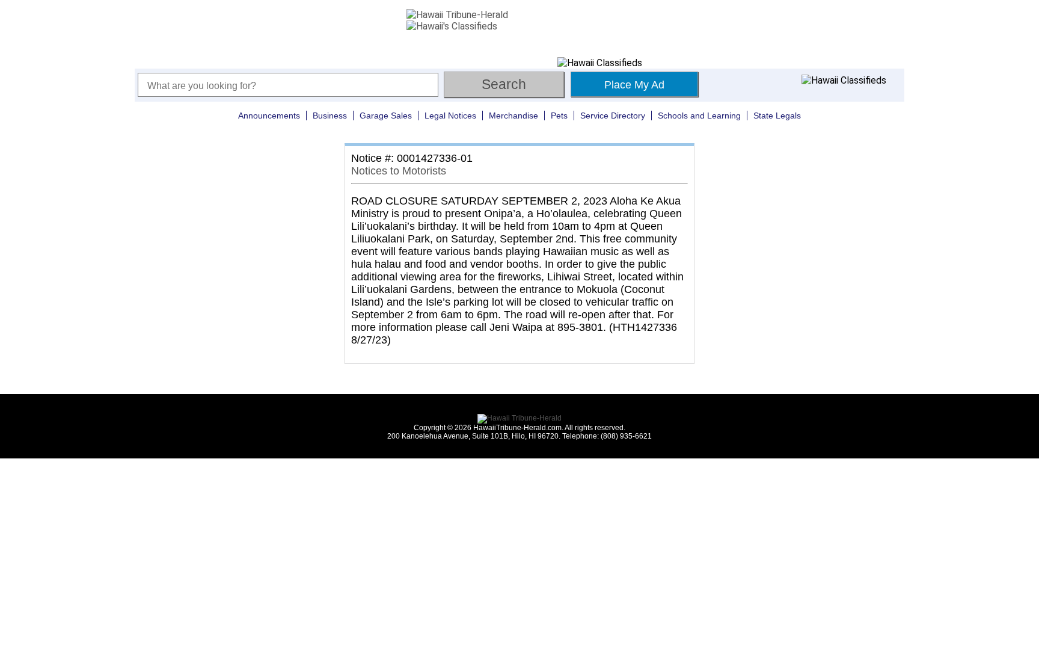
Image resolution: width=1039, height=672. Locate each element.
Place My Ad (634, 85)
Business (330, 115)
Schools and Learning (699, 115)
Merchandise (513, 115)
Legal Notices (450, 115)
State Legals (777, 115)
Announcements (269, 115)
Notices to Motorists (398, 171)
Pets (559, 115)
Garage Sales (386, 115)
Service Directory (612, 115)
